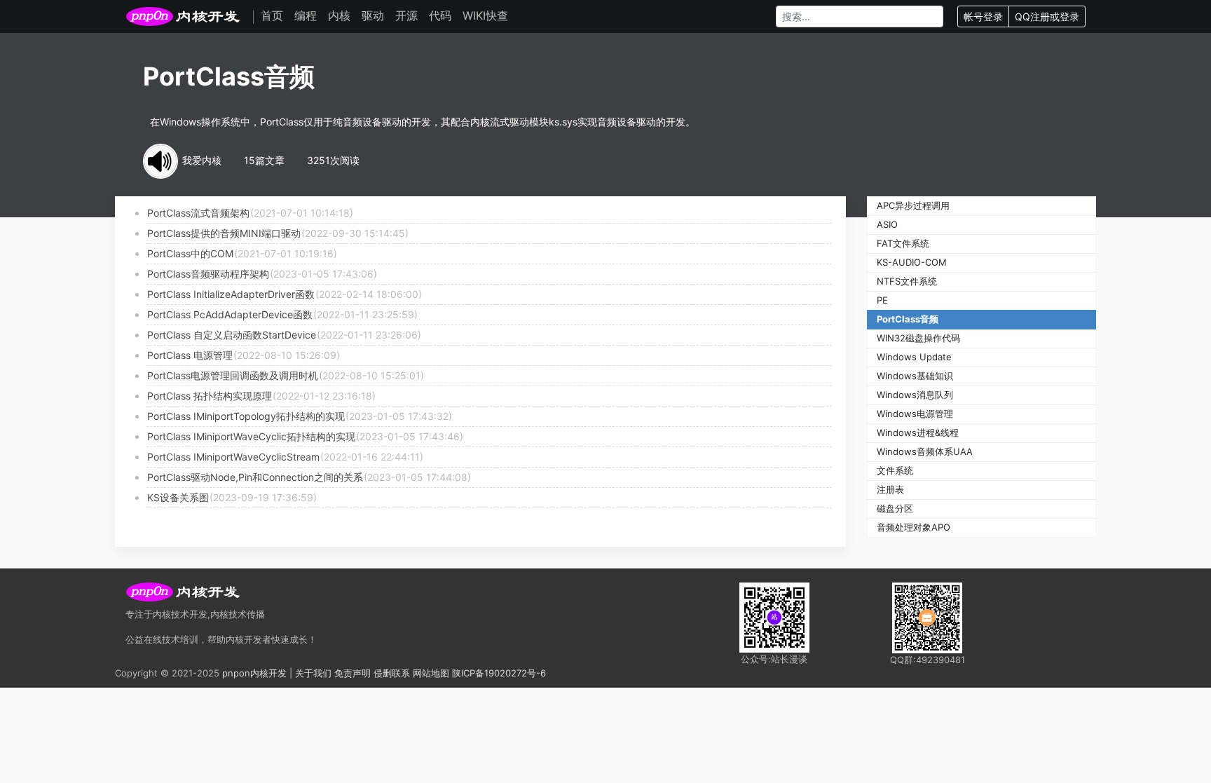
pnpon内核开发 (254, 673)
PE (882, 300)
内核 (339, 15)
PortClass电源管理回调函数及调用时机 (232, 375)
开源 (406, 15)
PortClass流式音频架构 (198, 213)
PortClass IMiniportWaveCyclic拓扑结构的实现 (251, 436)
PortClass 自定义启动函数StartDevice (231, 335)
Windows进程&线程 (918, 432)
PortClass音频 (907, 319)
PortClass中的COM (190, 253)
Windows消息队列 (915, 394)
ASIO (887, 224)
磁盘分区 (895, 508)
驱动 (373, 15)
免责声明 (352, 673)
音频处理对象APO (913, 527)
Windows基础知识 (915, 375)
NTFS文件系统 (907, 281)
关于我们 (313, 673)
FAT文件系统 (903, 243)
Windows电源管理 (915, 413)
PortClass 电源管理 (190, 355)
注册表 (890, 489)
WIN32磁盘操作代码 (918, 337)
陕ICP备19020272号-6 (499, 673)
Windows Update (914, 356)
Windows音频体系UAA (925, 451)
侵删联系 (392, 673)
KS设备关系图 (178, 497)
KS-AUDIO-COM (912, 262)
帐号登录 (983, 16)
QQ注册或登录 (1047, 16)
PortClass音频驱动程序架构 (208, 274)
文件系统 (895, 470)
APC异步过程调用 (913, 205)
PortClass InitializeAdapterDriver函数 (231, 294)
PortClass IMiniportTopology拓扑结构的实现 (246, 416)
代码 (440, 15)
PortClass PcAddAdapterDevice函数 (230, 314)
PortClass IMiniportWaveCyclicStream (233, 457)
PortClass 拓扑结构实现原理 (209, 396)
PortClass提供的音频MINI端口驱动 (224, 233)
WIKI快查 (485, 15)
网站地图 (431, 673)
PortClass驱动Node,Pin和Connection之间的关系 (255, 477)
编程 (305, 15)
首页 (272, 15)
